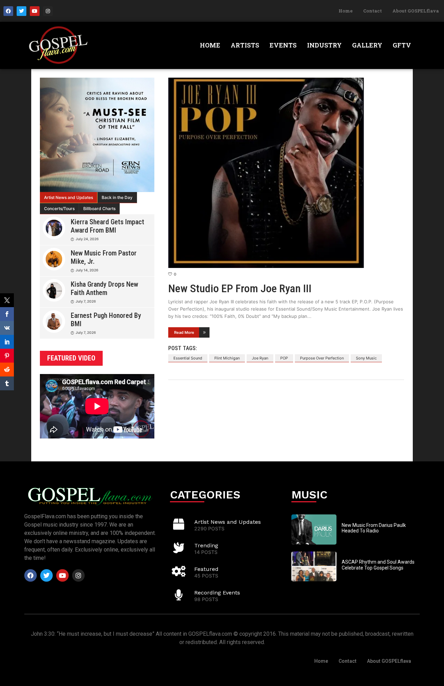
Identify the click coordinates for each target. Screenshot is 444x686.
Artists (245, 45)
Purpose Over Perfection (322, 358)
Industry (324, 45)
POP (284, 358)
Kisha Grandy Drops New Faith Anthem (104, 288)
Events (283, 45)
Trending (206, 545)
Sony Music (366, 358)
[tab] (68, 197)
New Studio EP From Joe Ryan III (239, 288)
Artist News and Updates (68, 197)
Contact (372, 11)
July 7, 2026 (86, 301)
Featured (206, 569)
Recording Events (217, 592)
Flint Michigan (227, 358)
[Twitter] (21, 11)
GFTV (402, 45)
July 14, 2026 (87, 270)
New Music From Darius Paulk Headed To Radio (374, 528)
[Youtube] (35, 11)
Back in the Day (117, 197)
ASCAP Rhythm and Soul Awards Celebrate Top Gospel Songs (378, 565)
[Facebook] (8, 11)
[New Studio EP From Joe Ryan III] (286, 173)
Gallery (367, 45)
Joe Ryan (260, 358)
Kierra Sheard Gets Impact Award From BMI (107, 226)
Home (346, 11)
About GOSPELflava (415, 11)
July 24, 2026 (87, 239)
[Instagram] (48, 11)
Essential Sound (187, 358)
